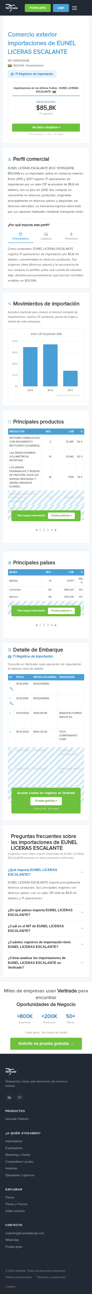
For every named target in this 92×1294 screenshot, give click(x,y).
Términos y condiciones (51, 1277)
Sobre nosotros (15, 1211)
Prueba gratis (37, 7)
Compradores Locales (19, 1161)
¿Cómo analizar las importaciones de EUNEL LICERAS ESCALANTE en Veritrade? (37, 962)
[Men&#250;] (75, 8)
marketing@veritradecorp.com (24, 1233)
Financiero (71, 238)
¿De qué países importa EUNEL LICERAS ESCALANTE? (40, 912)
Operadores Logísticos (20, 1175)
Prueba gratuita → (61, 515)
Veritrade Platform (17, 1119)
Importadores (13, 1141)
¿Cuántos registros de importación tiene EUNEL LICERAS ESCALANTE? (39, 944)
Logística (46, 238)
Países (10, 1197)
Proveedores (20, 238)
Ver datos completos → (46, 127)
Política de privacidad (18, 1277)
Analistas (11, 1168)
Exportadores (14, 1148)
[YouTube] (20, 1097)
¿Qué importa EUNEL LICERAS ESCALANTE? (32, 872)
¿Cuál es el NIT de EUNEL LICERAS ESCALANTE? (36, 928)
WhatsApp (12, 1240)
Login (61, 7)
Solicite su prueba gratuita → (46, 1043)
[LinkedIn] (9, 1097)
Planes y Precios (16, 1204)
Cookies (10, 1286)
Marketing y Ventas (17, 1154)
